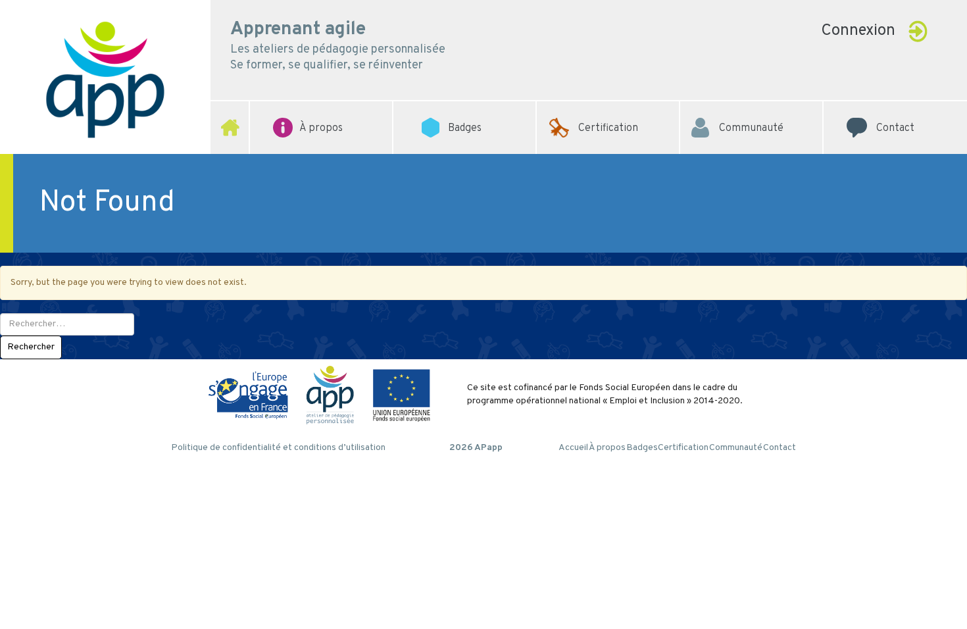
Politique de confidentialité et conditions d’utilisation (278, 447)
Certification (608, 108)
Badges (642, 447)
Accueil (573, 447)
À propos (607, 447)
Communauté (751, 108)
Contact (895, 108)
